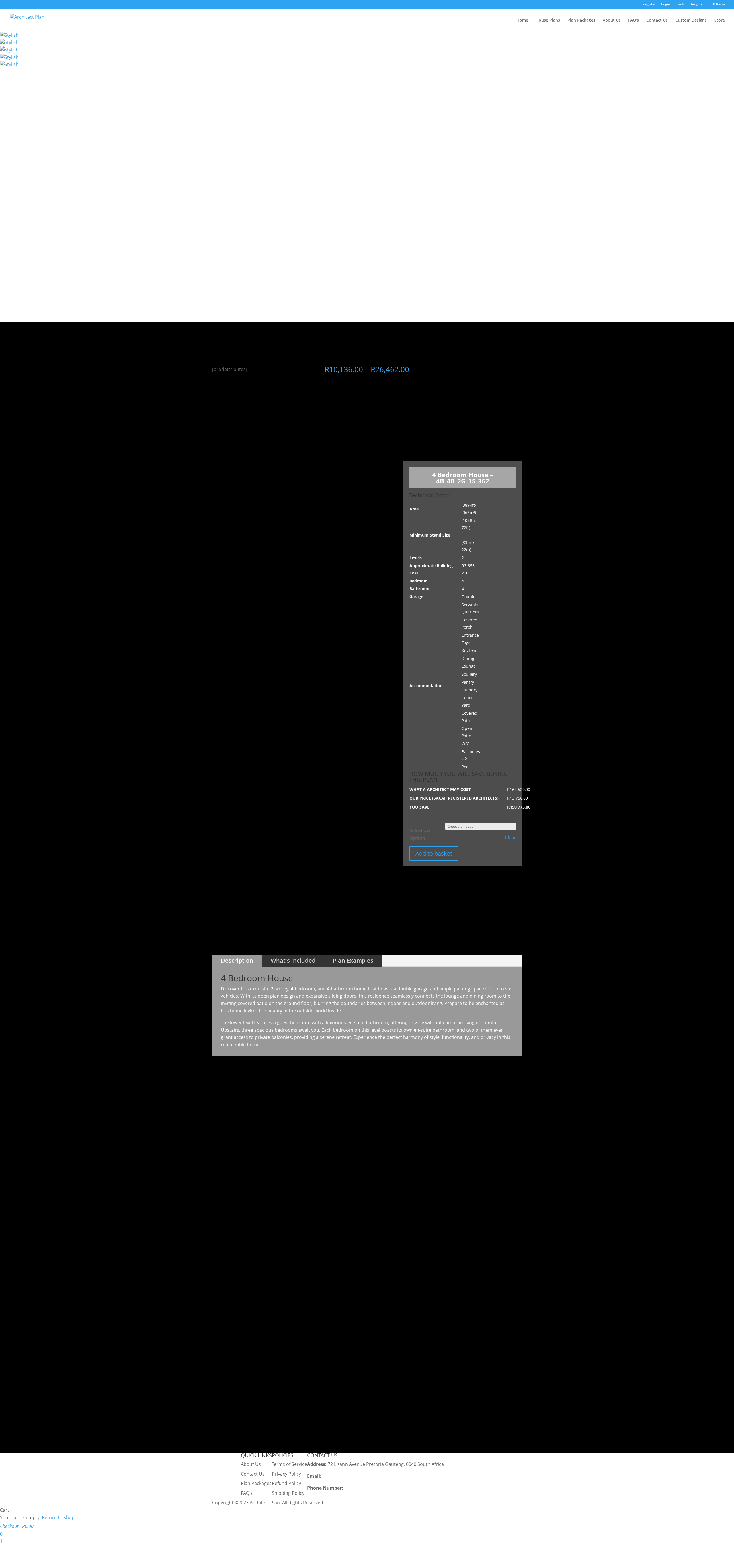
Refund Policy (286, 1483)
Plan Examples (353, 960)
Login (665, 5)
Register (649, 5)
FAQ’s (633, 20)
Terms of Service (289, 1464)
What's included (293, 960)
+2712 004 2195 (361, 1488)
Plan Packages (581, 20)
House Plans (548, 20)
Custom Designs (689, 5)
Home (522, 20)
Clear (510, 838)
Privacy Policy (286, 1474)
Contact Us (657, 20)
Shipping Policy (288, 1493)
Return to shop (58, 1517)
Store (719, 20)
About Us (612, 20)
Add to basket (433, 853)
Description (237, 960)
